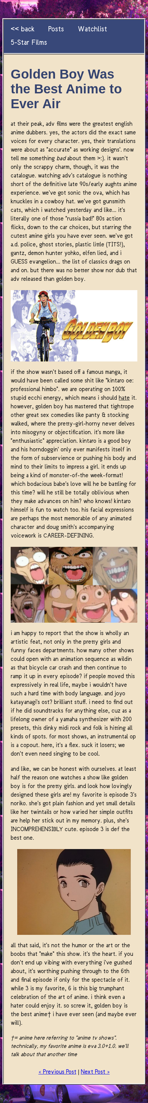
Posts (56, 29)
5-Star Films (29, 43)
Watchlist (92, 29)
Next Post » (95, 1072)
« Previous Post (57, 1072)
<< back (23, 29)
